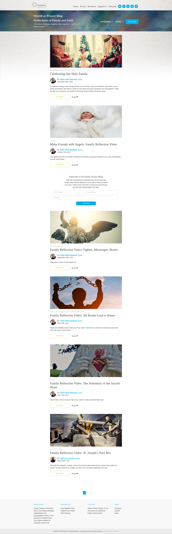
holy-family (72, 70)
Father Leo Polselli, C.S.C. (70, 458)
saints (67, 311)
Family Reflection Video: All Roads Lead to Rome (82, 315)
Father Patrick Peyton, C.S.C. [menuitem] (98, 508)
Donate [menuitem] (117, 511)
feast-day (63, 70)
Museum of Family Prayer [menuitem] (43, 518)
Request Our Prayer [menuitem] (68, 511)
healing (60, 246)
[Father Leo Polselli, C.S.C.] (53, 459)
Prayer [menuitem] (75, 6)
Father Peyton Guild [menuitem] (95, 513)
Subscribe (132, 22)
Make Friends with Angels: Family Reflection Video (83, 144)
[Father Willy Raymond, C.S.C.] (53, 80)
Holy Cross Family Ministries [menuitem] (44, 511)
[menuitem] (119, 4)
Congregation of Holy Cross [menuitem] (43, 515)
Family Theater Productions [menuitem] (43, 508)
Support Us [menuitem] (102, 6)
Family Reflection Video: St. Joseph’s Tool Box (80, 453)
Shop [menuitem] (116, 513)
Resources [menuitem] (92, 6)
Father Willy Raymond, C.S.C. (71, 79)
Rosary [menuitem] (83, 6)
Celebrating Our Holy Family (69, 74)
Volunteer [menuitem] (118, 508)
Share (74, 97)
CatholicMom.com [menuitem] (40, 513)
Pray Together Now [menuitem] (67, 508)
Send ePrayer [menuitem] (66, 513)
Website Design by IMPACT (111, 531)
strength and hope (77, 311)
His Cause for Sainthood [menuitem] (96, 511)
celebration (54, 70)
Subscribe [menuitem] (112, 6)
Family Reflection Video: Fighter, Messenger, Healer (84, 249)
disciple (53, 311)
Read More (60, 97)
